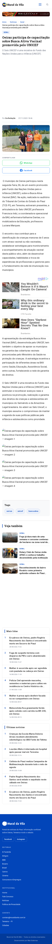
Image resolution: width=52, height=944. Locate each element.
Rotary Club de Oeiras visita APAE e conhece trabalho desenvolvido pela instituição (33, 555)
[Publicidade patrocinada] (26, 14)
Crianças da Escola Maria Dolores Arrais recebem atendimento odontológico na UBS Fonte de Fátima (28, 737)
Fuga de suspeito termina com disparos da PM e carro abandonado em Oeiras (27, 656)
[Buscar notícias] (47, 4)
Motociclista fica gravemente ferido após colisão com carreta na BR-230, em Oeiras (27, 711)
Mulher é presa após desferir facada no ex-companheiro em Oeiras (27, 697)
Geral (22, 22)
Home (4, 893)
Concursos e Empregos (11, 880)
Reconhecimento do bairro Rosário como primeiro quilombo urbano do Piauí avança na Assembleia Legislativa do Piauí (32, 573)
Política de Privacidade (11, 904)
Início (4, 22)
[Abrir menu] (40, 4)
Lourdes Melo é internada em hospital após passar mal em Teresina (28, 750)
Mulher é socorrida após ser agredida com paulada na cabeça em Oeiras (28, 669)
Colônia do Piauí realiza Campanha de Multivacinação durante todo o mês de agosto (28, 764)
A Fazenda (6, 852)
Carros (4, 872)
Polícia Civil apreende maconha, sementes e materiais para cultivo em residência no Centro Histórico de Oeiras (27, 683)
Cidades (5, 925)
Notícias (13, 22)
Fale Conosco (7, 896)
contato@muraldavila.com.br (13, 917)
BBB (4, 860)
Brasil (4, 868)
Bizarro (5, 864)
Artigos (5, 856)
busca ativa (33, 511)
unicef (20, 511)
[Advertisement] (26, 85)
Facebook (8, 839)
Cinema (5, 876)
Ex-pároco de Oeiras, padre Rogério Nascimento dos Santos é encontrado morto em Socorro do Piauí (28, 640)
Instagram (21, 839)
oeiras (9, 511)
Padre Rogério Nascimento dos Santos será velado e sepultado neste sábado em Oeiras (27, 779)
